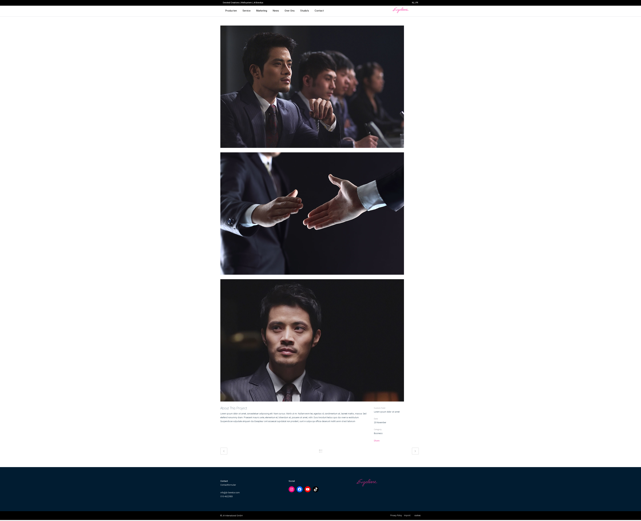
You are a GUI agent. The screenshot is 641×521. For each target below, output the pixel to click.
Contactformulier (228, 485)
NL (413, 3)
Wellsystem (246, 3)
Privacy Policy (396, 515)
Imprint (407, 515)
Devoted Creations (231, 3)
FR (417, 3)
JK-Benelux (258, 3)
